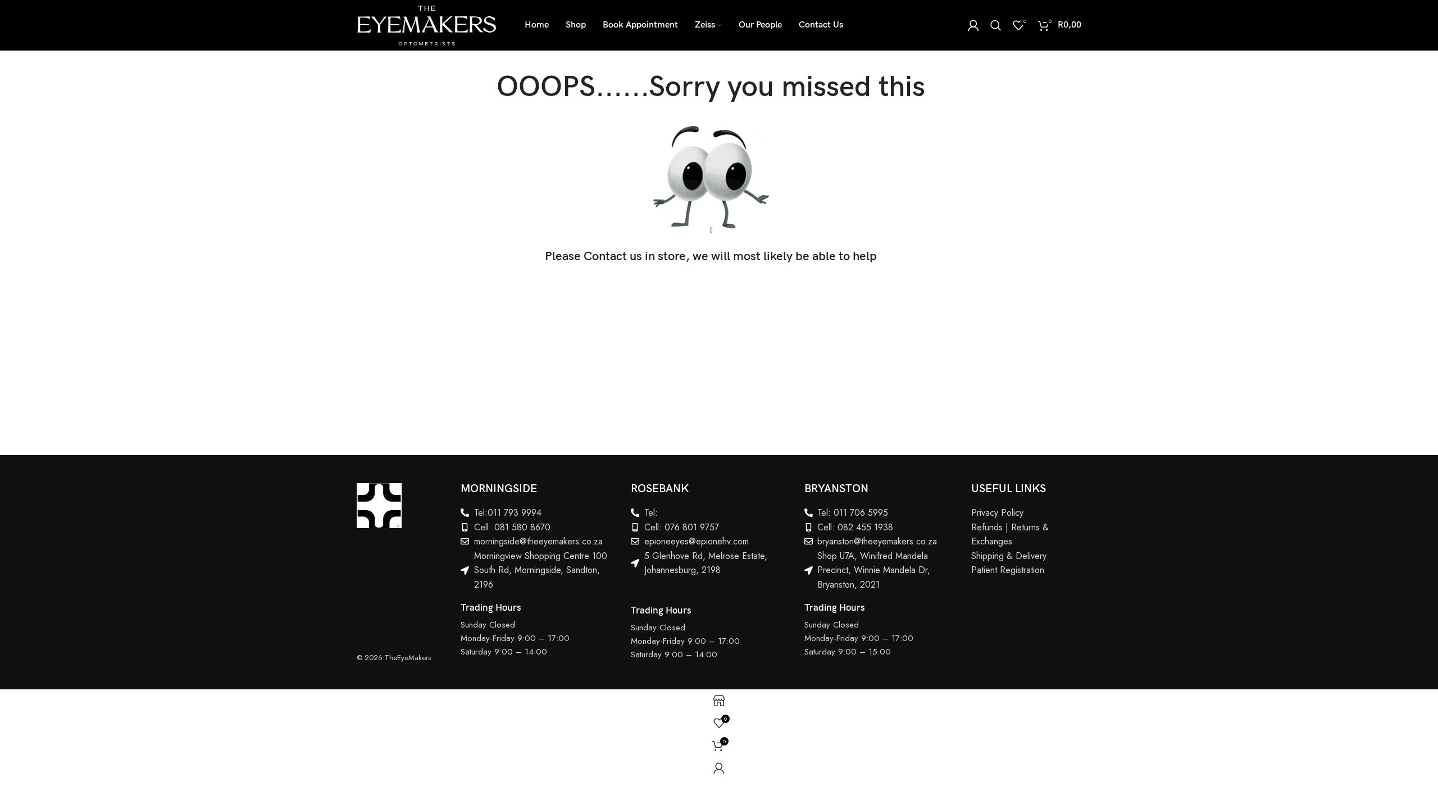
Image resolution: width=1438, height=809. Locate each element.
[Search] (996, 25)
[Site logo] (427, 24)
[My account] (973, 25)
